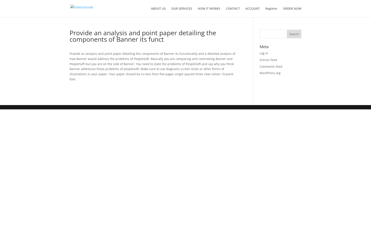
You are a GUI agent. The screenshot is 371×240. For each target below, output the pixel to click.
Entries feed (268, 60)
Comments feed (271, 66)
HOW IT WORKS (209, 9)
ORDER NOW (292, 9)
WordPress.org (270, 73)
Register (271, 9)
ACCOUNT (252, 9)
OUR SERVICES (181, 9)
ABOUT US (158, 9)
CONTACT (233, 9)
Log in (264, 53)
